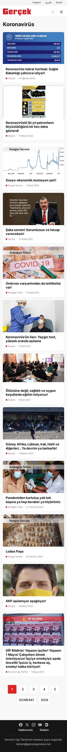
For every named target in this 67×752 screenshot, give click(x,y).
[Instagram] (33, 725)
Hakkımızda (25, 729)
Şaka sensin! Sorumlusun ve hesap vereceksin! (33, 232)
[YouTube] (40, 725)
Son (44, 700)
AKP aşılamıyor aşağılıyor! (26, 601)
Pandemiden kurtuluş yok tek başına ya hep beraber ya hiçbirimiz (33, 500)
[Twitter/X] (27, 725)
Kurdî (59, 2)
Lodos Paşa (14, 551)
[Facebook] (21, 725)
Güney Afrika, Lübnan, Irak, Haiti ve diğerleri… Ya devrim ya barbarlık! (32, 446)
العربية (48, 2)
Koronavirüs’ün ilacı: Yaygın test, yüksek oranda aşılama (31, 339)
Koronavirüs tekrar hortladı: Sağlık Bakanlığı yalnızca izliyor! (32, 71)
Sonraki (26, 700)
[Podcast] (46, 725)
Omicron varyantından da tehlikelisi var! (33, 285)
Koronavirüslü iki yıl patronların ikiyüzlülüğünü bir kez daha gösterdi (30, 127)
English (37, 2)
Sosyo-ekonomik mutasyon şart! (31, 180)
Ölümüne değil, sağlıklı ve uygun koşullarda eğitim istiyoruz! (31, 393)
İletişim (44, 729)
